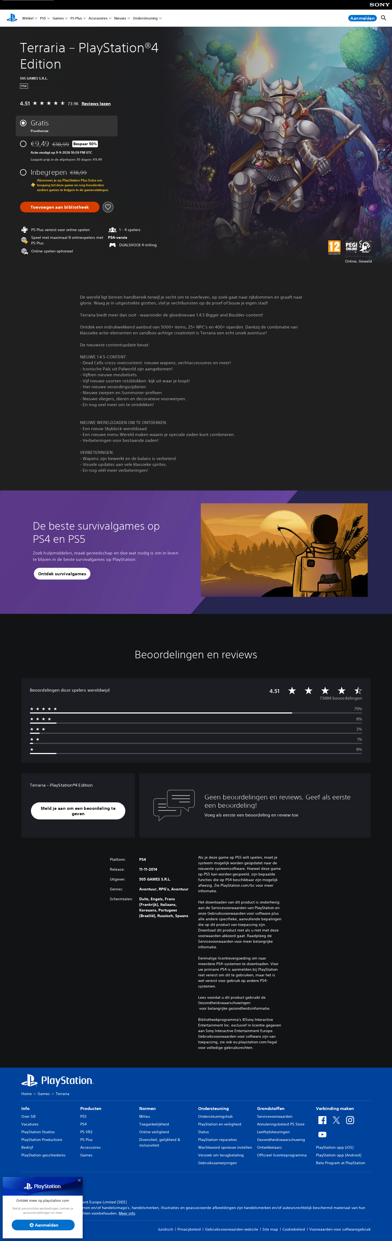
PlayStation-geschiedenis (43, 1155)
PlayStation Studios (38, 1131)
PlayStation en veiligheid (219, 1124)
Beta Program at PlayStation (340, 1162)
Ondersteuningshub (215, 1116)
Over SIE (28, 1116)
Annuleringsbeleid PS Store (281, 1124)
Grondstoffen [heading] (271, 1108)
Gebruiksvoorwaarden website (231, 1229)
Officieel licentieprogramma (282, 1155)
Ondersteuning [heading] (213, 1108)
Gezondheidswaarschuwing (281, 1139)
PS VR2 (86, 1131)
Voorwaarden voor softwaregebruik (340, 1229)
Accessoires (98, 18)
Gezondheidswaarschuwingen (224, 1002)
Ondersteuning (145, 18)
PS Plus (76, 18)
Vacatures (30, 1124)
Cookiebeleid (293, 1229)
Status (203, 1131)
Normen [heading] (147, 1108)
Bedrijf (27, 1147)
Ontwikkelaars (269, 1147)
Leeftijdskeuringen (273, 1131)
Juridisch (165, 1229)
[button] (62, 574)
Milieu (144, 1116)
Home (26, 1093)
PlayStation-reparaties (217, 1139)
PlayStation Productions (41, 1139)
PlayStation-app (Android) (338, 1155)
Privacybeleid (189, 1229)
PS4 (83, 1124)
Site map (270, 1229)
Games (58, 18)
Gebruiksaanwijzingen (217, 1162)
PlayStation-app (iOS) (334, 1147)
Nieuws (120, 18)
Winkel (27, 18)
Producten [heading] (90, 1108)
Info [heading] (25, 1108)
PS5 (43, 18)
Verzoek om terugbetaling (221, 1155)
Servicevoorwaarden (274, 1116)
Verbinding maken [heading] (335, 1108)
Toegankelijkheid (154, 1124)
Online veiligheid (154, 1131)
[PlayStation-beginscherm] (12, 18)
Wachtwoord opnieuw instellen (225, 1147)
